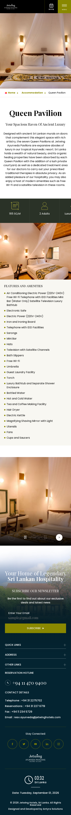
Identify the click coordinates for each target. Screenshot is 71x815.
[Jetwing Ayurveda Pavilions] (22, 6)
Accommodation (32, 92)
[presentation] (59, 537)
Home (11, 92)
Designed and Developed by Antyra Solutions (35, 809)
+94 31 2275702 (31, 700)
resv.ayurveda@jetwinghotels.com (37, 717)
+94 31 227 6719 (34, 706)
